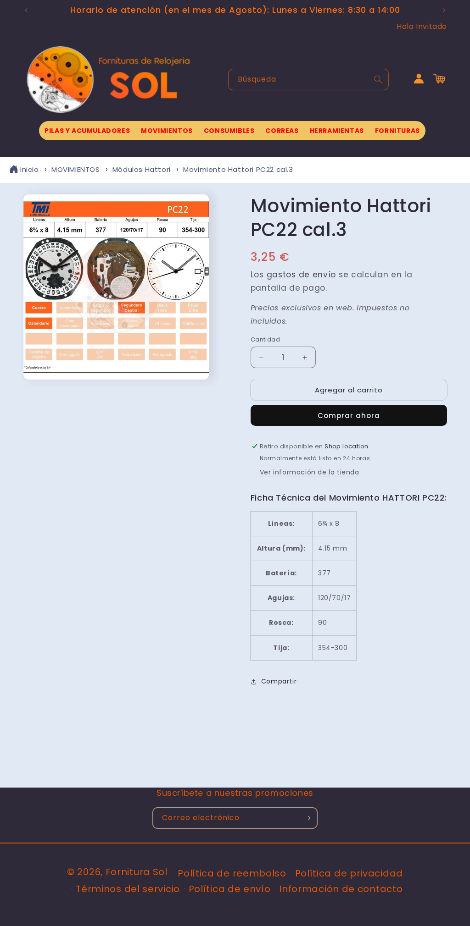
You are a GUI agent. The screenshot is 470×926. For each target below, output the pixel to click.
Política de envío (230, 888)
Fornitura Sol (137, 871)
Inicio (29, 169)
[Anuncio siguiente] (444, 10)
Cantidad (265, 339)
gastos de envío (301, 274)
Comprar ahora (349, 415)
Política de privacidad (349, 873)
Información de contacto (341, 888)
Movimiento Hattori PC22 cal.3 (238, 169)
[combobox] (308, 79)
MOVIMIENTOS (75, 169)
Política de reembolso (232, 873)
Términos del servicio (128, 888)
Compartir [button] (279, 681)
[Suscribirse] (307, 818)
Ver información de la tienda (309, 472)
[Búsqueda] (378, 79)
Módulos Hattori (141, 169)
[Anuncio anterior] (26, 10)
